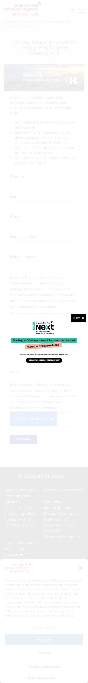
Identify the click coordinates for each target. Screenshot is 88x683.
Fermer (78, 318)
